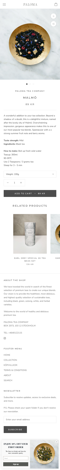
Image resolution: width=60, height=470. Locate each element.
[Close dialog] (56, 442)
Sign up (16, 464)
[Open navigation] (4, 4)
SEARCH (8, 380)
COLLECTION (10, 360)
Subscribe (15, 429)
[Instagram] (5, 338)
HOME (7, 355)
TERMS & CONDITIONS (15, 370)
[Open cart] (56, 4)
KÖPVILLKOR (10, 365)
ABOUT (7, 375)
